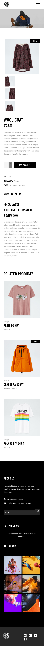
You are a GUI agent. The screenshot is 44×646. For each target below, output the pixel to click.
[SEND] (37, 511)
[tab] (11, 204)
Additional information (18, 210)
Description (11, 204)
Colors (15, 185)
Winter (16, 181)
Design (22, 185)
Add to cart (24, 165)
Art (11, 185)
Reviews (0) (11, 215)
